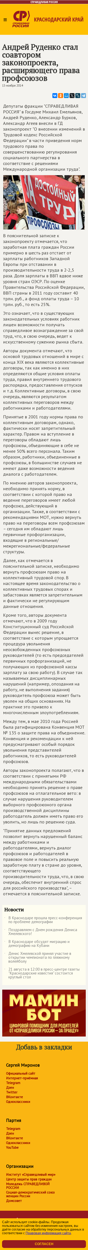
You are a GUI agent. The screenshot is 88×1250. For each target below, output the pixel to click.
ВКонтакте (14, 1097)
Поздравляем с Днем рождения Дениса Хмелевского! (40, 932)
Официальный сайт (20, 1073)
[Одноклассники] (60, 95)
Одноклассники (18, 1101)
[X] (72, 95)
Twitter (11, 1092)
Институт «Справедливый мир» (30, 1174)
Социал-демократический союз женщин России (30, 1194)
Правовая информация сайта (48, 1233)
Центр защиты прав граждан (29, 1179)
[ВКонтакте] (54, 95)
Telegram (13, 1083)
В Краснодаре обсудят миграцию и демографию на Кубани (37, 944)
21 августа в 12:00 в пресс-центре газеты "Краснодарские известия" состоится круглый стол (42, 973)
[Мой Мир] (66, 95)
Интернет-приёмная (22, 1078)
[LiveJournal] (77, 95)
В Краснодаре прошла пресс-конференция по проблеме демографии (43, 920)
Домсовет (14, 1201)
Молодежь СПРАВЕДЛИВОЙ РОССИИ (28, 1185)
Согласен (44, 1244)
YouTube (12, 1147)
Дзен (10, 1087)
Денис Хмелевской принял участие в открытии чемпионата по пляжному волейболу (37, 958)
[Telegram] (83, 95)
